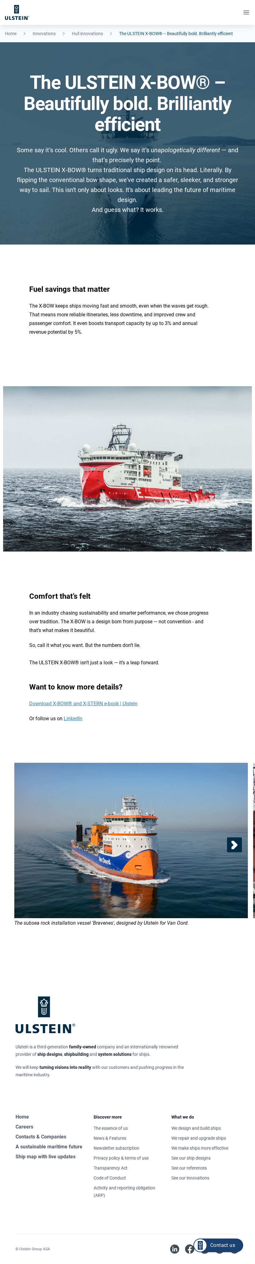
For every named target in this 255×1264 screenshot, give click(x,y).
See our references (189, 1168)
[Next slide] (234, 844)
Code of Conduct (110, 1177)
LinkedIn (73, 718)
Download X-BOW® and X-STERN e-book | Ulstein (83, 704)
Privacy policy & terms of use (121, 1158)
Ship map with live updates (46, 1157)
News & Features (110, 1138)
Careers (24, 1127)
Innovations (44, 33)
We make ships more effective (199, 1148)
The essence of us (111, 1128)
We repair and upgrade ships (198, 1138)
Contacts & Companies (41, 1137)
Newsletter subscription (116, 1148)
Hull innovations (87, 33)
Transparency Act (111, 1168)
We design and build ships (196, 1128)
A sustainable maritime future (49, 1147)
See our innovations (190, 1177)
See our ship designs (191, 1158)
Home (10, 33)
